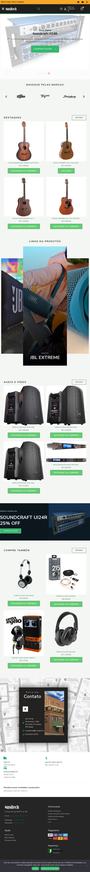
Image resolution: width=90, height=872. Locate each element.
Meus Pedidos (10, 838)
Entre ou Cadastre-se (71, 9)
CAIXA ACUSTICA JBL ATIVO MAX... (24, 427)
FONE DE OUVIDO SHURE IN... (66, 596)
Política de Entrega (54, 811)
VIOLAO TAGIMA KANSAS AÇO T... (23, 218)
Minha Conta (9, 835)
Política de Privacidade (50, 868)
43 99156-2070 (18, 820)
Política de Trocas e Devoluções (59, 814)
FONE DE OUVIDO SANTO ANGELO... (23, 658)
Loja (49, 822)
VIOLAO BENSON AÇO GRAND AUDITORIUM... (23, 163)
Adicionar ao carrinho (23, 171)
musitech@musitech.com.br (19, 816)
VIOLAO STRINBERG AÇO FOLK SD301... (66, 163)
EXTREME (45, 357)
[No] (87, 866)
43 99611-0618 (18, 823)
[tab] (38, 73)
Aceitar (35, 868)
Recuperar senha (10, 840)
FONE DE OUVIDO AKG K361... (66, 652)
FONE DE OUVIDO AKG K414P (24, 596)
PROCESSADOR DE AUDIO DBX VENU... (66, 465)
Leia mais (66, 171)
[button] (3, 9)
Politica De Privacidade (56, 816)
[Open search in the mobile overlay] (39, 9)
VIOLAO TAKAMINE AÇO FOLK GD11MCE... (66, 218)
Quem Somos (52, 819)
